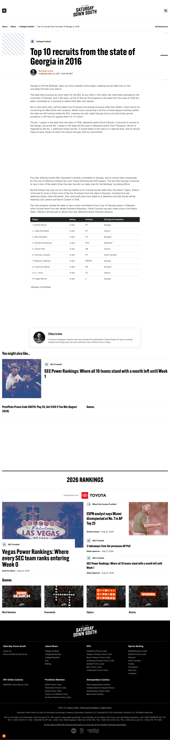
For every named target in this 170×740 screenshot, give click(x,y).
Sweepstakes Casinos (98, 679)
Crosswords (49, 612)
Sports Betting (135, 646)
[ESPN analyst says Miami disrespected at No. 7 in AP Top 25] (148, 518)
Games (90, 407)
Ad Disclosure (161, 26)
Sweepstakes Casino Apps (98, 691)
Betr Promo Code (94, 667)
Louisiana (132, 673)
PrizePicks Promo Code (97, 651)
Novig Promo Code (53, 691)
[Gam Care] (82, 730)
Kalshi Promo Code (53, 684)
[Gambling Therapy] (93, 731)
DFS (46, 660)
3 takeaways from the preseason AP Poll (108, 546)
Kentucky (132, 670)
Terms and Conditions (89, 708)
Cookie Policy (106, 708)
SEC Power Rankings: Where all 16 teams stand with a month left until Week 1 (105, 373)
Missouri (131, 657)
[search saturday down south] (166, 11)
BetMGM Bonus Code (137, 651)
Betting (48, 664)
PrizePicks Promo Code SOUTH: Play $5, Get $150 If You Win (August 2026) (39, 409)
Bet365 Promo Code (137, 654)
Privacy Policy (73, 708)
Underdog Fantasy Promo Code (100, 660)
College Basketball (53, 654)
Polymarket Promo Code (55, 688)
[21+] (74, 730)
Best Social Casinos (95, 694)
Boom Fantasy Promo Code (98, 657)
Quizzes (132, 612)
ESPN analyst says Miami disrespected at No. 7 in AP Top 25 (104, 518)
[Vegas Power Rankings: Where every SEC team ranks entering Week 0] (42, 525)
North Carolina (134, 660)
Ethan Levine (47, 71)
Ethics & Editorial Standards (15, 654)
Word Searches (9, 612)
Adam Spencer (93, 551)
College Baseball (52, 657)
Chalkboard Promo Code (97, 670)
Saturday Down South (14, 646)
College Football (52, 651)
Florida (131, 664)
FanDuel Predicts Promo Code (58, 697)
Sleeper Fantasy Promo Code (99, 654)
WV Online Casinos (13, 679)
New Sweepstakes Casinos (98, 684)
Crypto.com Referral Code (56, 694)
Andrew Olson (8, 571)
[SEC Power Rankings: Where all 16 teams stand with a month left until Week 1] (21, 378)
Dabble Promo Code (95, 664)
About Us (7, 651)
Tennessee (133, 667)
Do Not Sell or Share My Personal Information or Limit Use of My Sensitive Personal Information (85, 725)
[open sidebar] (4, 11)
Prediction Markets (55, 679)
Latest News (51, 646)
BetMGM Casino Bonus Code (15, 684)
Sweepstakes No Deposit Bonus (100, 688)
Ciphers (90, 612)
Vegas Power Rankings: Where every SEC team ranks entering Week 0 (35, 558)
